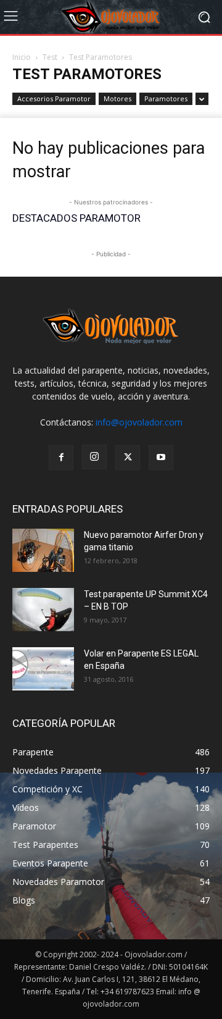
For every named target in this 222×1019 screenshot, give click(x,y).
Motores (117, 98)
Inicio (21, 57)
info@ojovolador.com (139, 422)
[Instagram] (94, 457)
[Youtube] (161, 457)
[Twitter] (127, 457)
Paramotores (165, 98)
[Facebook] (61, 457)
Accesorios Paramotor (54, 98)
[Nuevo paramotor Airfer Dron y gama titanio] (43, 550)
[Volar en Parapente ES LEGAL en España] (43, 668)
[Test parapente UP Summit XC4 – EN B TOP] (43, 609)
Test (50, 57)
